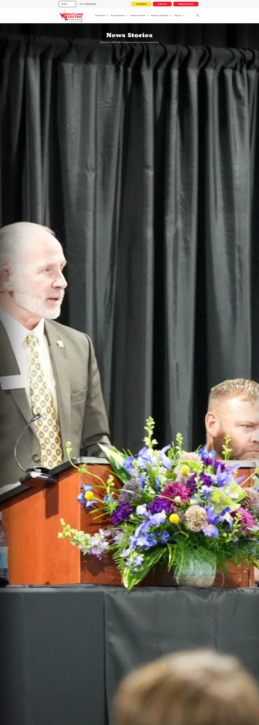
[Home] (71, 15)
